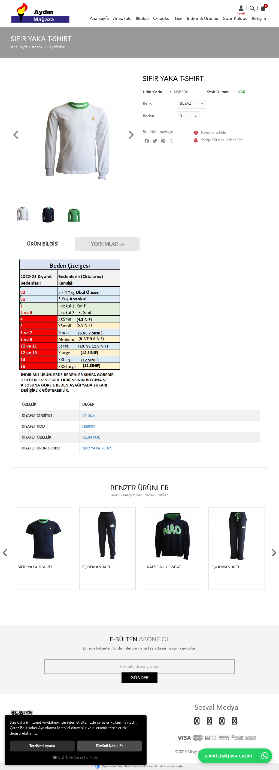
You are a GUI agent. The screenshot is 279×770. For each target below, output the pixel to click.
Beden (148, 116)
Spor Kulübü (235, 18)
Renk (147, 103)
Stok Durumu (219, 92)
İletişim (259, 18)
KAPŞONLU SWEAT (164, 567)
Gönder (139, 677)
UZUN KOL (91, 437)
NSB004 (88, 426)
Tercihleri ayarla (42, 746)
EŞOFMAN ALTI (96, 567)
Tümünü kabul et (109, 746)
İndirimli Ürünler (203, 18)
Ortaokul (162, 18)
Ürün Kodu (152, 92)
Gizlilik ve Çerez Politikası (78, 757)
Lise (179, 18)
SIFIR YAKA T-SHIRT (97, 448)
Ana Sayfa (99, 18)
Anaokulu (122, 18)
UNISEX (88, 415)
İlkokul (142, 18)
